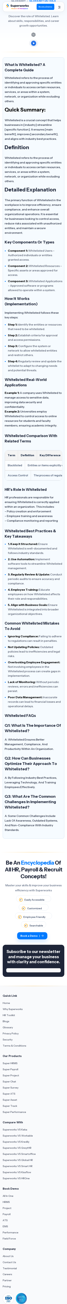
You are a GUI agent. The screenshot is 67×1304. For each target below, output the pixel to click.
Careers (7, 1274)
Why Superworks (13, 1009)
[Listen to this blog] (33, 43)
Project (7, 1208)
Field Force (9, 1238)
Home (6, 1003)
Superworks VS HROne (16, 1178)
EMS (5, 1226)
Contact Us (9, 1262)
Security (8, 1039)
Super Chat (9, 1081)
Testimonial (10, 1268)
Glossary (8, 1027)
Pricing (7, 1286)
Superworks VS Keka (15, 1129)
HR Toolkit (9, 1015)
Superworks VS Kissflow (17, 1172)
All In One (8, 1196)
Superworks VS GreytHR (17, 1147)
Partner (7, 1280)
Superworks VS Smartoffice (19, 1154)
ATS (5, 1220)
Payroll (7, 1214)
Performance (10, 1232)
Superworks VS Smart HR (18, 1166)
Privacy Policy (11, 1033)
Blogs (6, 1021)
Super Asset (10, 1099)
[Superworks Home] (17, 8)
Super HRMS (10, 1063)
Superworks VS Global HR (18, 1160)
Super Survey (10, 1087)
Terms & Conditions (14, 1045)
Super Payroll (10, 1069)
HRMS (6, 1202)
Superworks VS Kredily (16, 1141)
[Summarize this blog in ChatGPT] (34, 34)
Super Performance (14, 1112)
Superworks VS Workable (18, 1135)
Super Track (10, 1106)
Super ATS (9, 1093)
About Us (8, 1256)
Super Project (11, 1075)
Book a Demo (45, 6)
